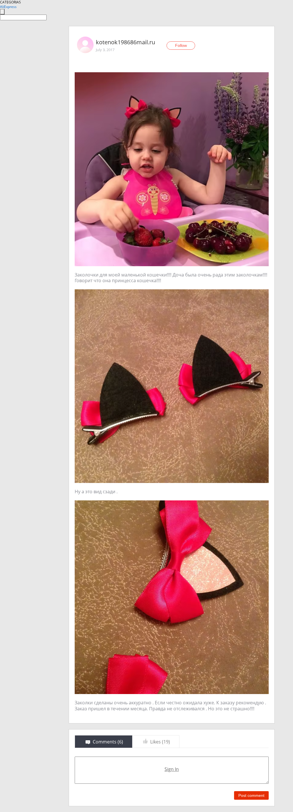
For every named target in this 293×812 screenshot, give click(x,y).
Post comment (251, 795)
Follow (181, 45)
